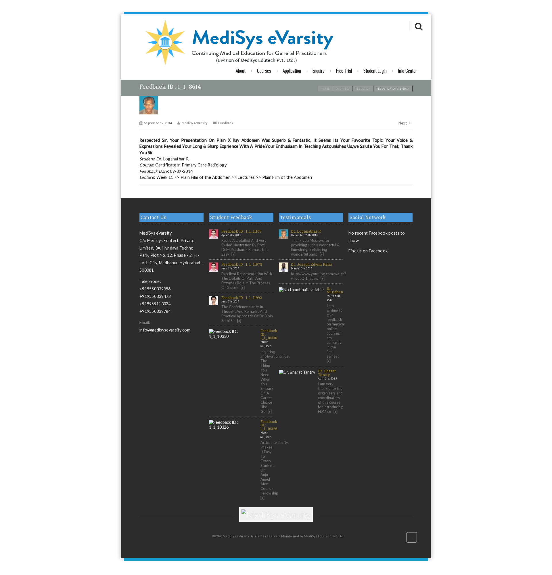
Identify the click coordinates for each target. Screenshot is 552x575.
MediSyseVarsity (195, 123)
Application (292, 70)
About (241, 70)
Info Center (407, 70)
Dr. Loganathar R (306, 231)
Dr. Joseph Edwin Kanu (311, 264)
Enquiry (319, 70)
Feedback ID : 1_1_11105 (241, 231)
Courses (264, 70)
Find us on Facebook (368, 250)
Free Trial (344, 70)
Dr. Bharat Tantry (327, 373)
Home (325, 88)
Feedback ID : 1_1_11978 (242, 264)
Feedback (362, 88)
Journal (342, 88)
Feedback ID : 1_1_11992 (241, 297)
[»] (233, 254)
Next (402, 123)
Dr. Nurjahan (335, 290)
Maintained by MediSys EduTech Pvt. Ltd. (312, 536)
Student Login (375, 70)
